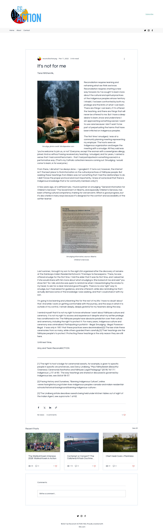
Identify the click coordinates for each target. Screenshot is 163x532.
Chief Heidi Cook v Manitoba (119, 456)
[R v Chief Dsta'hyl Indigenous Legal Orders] (81, 442)
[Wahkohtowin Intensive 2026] (43, 442)
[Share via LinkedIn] (50, 407)
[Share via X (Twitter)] (44, 407)
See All (135, 428)
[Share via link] (56, 407)
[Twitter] (145, 30)
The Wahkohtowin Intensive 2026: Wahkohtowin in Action (42, 457)
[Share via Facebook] (38, 407)
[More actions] (124, 58)
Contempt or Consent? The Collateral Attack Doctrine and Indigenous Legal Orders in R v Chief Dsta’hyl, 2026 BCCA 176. (81, 457)
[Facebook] (152, 30)
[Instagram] (148, 30)
